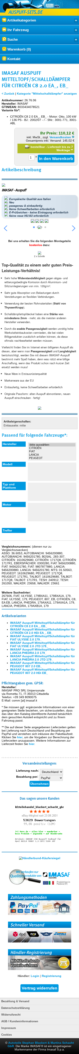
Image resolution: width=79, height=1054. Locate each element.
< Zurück (8, 93)
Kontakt (13, 59)
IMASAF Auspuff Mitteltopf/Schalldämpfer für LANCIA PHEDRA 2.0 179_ (42, 651)
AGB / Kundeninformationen (19, 1021)
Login (35, 976)
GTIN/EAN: (9, 107)
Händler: (24, 976)
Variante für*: (11, 110)
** (72, 150)
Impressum (8, 1028)
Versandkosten (61, 137)
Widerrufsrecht (10, 1014)
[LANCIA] (52, 455)
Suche (12, 40)
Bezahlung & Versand (15, 1001)
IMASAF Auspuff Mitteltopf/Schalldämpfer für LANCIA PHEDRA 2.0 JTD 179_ (42, 657)
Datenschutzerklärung (15, 1008)
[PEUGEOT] (52, 458)
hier (20, 737)
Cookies (6, 1034)
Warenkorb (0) (18, 49)
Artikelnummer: (13, 100)
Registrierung (51, 976)
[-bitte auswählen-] (52, 444)
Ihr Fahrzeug (17, 30)
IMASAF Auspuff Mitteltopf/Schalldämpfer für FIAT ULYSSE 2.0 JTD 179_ (42, 644)
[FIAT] (52, 451)
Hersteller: (9, 103)
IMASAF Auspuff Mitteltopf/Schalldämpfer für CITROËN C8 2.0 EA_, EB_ (42, 624)
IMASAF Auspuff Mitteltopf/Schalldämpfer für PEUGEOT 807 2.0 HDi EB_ (42, 671)
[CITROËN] (52, 448)
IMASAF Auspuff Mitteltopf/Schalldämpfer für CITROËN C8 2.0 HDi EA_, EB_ (42, 631)
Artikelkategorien (21, 20)
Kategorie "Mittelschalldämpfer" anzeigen (47, 93)
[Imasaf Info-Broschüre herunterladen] (39, 408)
